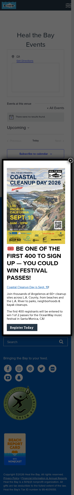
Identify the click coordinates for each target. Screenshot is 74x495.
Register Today (22, 327)
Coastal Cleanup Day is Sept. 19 (27, 287)
